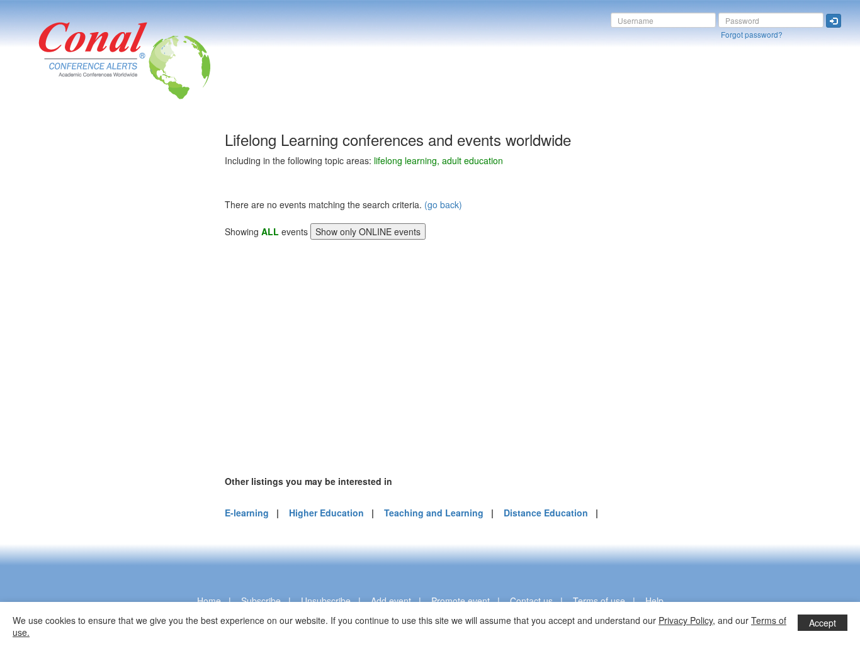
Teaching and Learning (434, 512)
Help (654, 600)
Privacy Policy (686, 620)
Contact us (531, 600)
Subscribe (261, 600)
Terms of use (599, 600)
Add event (391, 600)
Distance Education (546, 512)
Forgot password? (752, 34)
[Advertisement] (59, 320)
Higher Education (326, 512)
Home (209, 600)
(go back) (443, 204)
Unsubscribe (326, 600)
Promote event (460, 600)
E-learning (247, 512)
